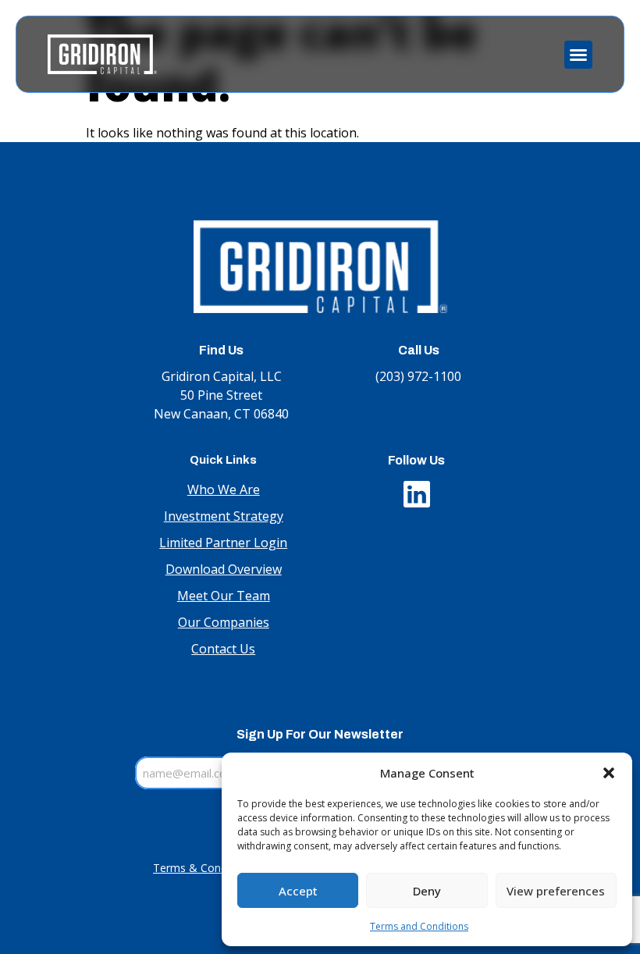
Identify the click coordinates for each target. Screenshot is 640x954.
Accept (298, 891)
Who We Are (223, 489)
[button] (609, 773)
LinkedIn (417, 490)
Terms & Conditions (203, 867)
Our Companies (223, 622)
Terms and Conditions (419, 926)
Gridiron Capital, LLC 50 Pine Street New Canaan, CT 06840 (221, 395)
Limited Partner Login (223, 542)
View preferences (556, 891)
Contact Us (223, 648)
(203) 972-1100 (418, 376)
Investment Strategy (223, 516)
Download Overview (223, 569)
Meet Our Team (223, 595)
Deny (427, 891)
